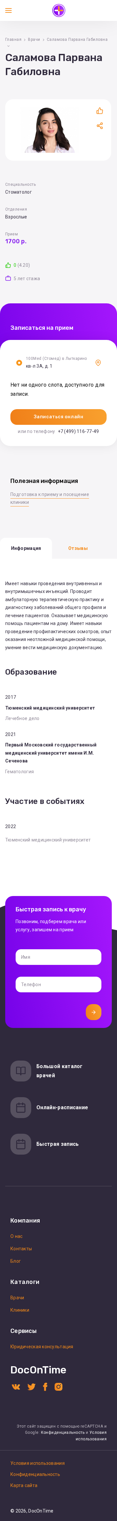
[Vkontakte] (15, 1386)
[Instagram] (58, 1386)
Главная (13, 39)
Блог (15, 1261)
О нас (16, 1236)
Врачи (34, 39)
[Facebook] (45, 1386)
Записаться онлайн (59, 417)
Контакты (21, 1248)
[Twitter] (31, 1386)
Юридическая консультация (41, 1346)
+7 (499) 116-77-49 (78, 431)
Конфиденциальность (63, 1432)
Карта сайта (23, 1485)
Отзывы (78, 548)
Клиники (19, 1310)
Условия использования (37, 1463)
